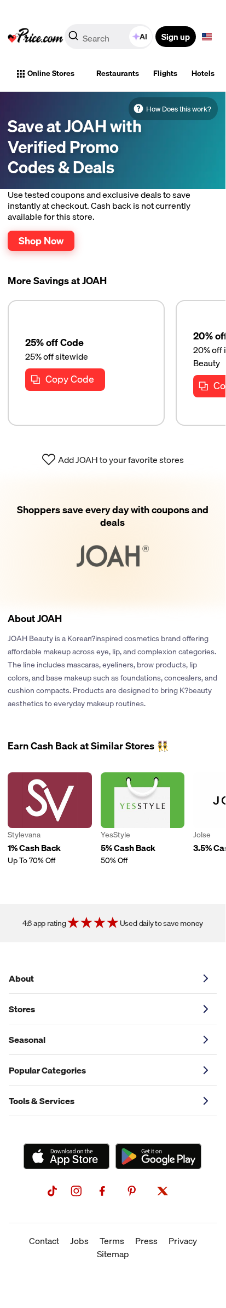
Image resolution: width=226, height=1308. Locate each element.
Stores (22, 1009)
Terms (112, 1240)
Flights (165, 73)
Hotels (203, 73)
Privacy (183, 1240)
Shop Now (41, 240)
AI (143, 37)
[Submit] (73, 38)
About (21, 978)
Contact (44, 1240)
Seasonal (27, 1040)
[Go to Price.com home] (35, 36)
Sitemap (113, 1253)
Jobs (79, 1240)
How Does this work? (178, 108)
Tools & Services (41, 1101)
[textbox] (207, 36)
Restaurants (117, 73)
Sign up (175, 36)
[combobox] (109, 36)
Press (146, 1240)
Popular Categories (47, 1070)
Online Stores (50, 73)
